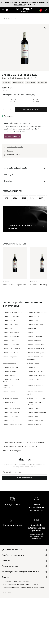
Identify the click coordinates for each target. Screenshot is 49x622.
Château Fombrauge (10, 398)
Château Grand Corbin (11, 412)
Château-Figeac (33, 363)
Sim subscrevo (24, 478)
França (32, 442)
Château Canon (32, 332)
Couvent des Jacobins (35, 379)
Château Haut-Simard (35, 371)
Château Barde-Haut (10, 367)
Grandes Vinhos (22, 442)
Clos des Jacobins (9, 363)
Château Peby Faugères (36, 398)
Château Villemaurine (11, 344)
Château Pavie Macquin (11, 349)
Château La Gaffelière (35, 324)
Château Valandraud (10, 324)
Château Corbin (33, 416)
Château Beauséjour (10, 353)
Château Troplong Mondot (36, 312)
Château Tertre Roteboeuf (12, 312)
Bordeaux (19, 78)
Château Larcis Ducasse (11, 408)
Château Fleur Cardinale (36, 375)
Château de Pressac (10, 416)
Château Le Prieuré (34, 424)
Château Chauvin (33, 367)
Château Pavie (32, 320)
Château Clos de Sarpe (35, 344)
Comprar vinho (7, 442)
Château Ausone (9, 320)
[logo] (25, 10)
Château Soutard (9, 340)
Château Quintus (9, 328)
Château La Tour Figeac (35, 353)
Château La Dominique (35, 349)
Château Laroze (9, 402)
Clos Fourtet (31, 328)
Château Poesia (8, 420)
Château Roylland (33, 408)
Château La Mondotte (35, 385)
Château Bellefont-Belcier (36, 412)
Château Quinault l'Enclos (12, 424)
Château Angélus (33, 316)
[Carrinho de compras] (46, 10)
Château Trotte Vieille (11, 332)
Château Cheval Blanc (11, 316)
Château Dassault (9, 375)
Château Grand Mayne (11, 336)
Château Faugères (10, 357)
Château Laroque (9, 371)
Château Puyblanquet (35, 420)
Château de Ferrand (34, 336)
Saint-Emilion (29, 78)
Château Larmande (34, 340)
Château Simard (9, 392)
